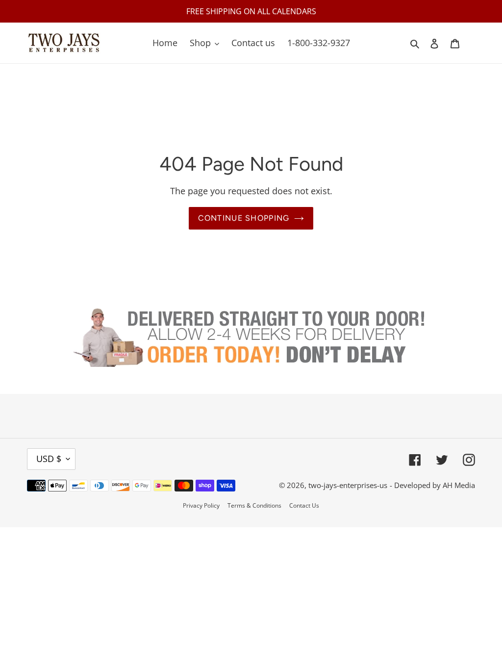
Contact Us (304, 505)
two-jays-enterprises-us (347, 485)
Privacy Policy (201, 505)
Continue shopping (244, 218)
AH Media (459, 485)
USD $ (48, 458)
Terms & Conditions (254, 505)
